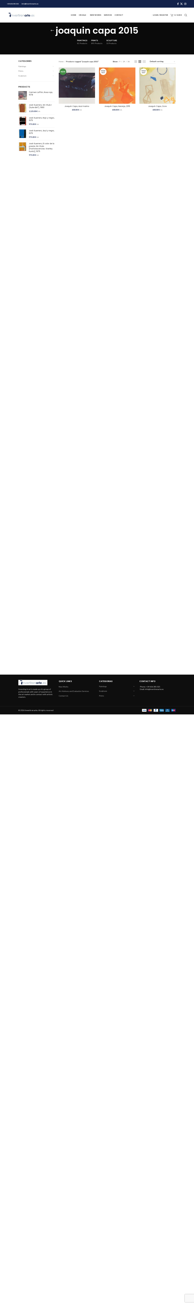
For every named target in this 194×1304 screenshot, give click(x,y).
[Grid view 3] (140, 61)
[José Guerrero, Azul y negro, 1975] (22, 133)
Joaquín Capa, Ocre (157, 106)
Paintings (22, 66)
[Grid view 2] (135, 61)
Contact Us (63, 696)
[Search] (185, 15)
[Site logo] (21, 15)
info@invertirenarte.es (30, 4)
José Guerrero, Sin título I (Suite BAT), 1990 (40, 106)
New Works (63, 687)
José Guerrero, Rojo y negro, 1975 (42, 119)
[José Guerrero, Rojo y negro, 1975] (22, 121)
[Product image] (77, 85)
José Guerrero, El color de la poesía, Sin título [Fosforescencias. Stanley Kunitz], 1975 (41, 147)
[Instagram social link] (185, 4)
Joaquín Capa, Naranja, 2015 (117, 106)
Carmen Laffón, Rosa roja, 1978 (41, 93)
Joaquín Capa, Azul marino (77, 106)
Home (61, 61)
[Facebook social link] (177, 4)
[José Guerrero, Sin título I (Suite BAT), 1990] (22, 108)
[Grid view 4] (144, 61)
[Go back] (52, 30)
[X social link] (181, 4)
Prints (20, 71)
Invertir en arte (31, 710)
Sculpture (22, 76)
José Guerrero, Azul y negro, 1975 (41, 132)
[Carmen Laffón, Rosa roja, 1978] (22, 95)
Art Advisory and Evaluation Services (74, 691)
